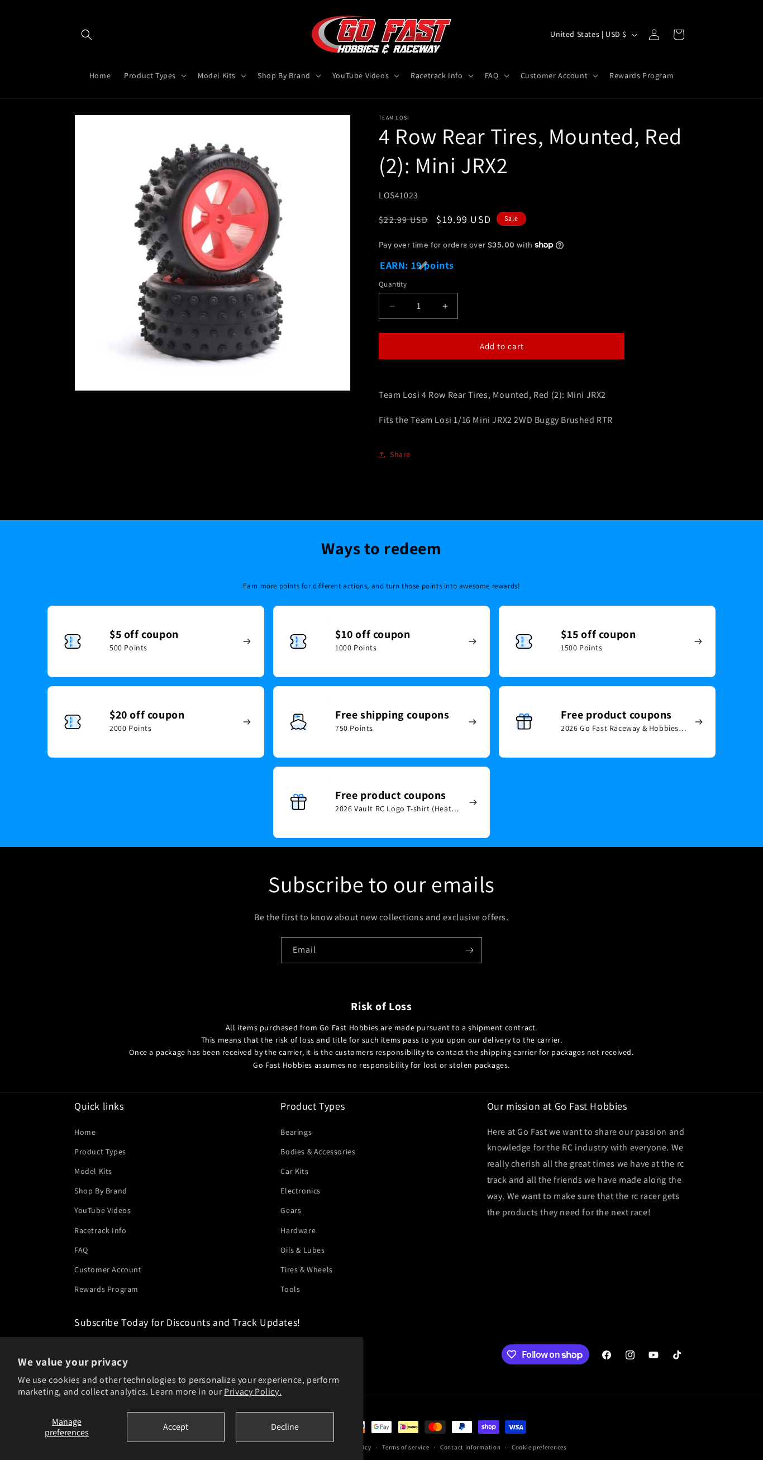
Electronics (300, 1191)
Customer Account (108, 1269)
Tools (290, 1289)
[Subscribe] (469, 950)
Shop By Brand (100, 1191)
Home (85, 1132)
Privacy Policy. (253, 1391)
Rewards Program (106, 1289)
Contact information (470, 1448)
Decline (285, 1427)
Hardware (298, 1230)
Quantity (393, 284)
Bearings (296, 1132)
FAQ (81, 1250)
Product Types (100, 1152)
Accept (175, 1427)
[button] (86, 34)
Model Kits (93, 1171)
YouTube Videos (102, 1210)
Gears (290, 1210)
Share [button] (400, 454)
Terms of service (405, 1448)
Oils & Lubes (302, 1250)
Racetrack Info (100, 1230)
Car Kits (294, 1171)
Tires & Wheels (306, 1269)
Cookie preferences (539, 1448)
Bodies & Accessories (317, 1152)
